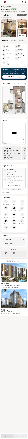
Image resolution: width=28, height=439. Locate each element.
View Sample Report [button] (15, 185)
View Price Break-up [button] (6, 17)
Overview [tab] (5, 40)
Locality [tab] (21, 40)
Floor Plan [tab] (13, 40)
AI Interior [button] (22, 35)
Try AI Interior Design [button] (15, 77)
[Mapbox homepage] (6, 143)
